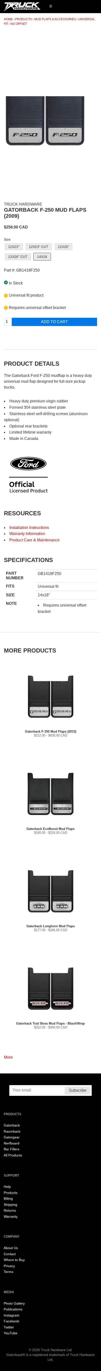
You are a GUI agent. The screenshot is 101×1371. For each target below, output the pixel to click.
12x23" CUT (38, 247)
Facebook (11, 1321)
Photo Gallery (14, 1303)
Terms (8, 1272)
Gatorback (12, 1125)
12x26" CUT (17, 257)
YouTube (10, 1333)
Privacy (9, 1266)
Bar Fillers (11, 1149)
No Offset (19, 24)
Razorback (12, 1131)
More (8, 1057)
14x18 (42, 257)
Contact (10, 1254)
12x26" (63, 247)
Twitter (9, 1327)
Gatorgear (12, 1137)
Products (23, 19)
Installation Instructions (29, 528)
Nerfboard (11, 1143)
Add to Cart (54, 322)
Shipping (10, 1205)
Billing (8, 1198)
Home (8, 19)
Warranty (11, 1216)
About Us (11, 1248)
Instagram (11, 1315)
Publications (13, 1309)
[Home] (22, 6)
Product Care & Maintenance (34, 540)
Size (7, 239)
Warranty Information (27, 534)
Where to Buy (14, 1260)
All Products (13, 1155)
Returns (10, 1210)
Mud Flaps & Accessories (55, 19)
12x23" (13, 247)
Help (7, 1187)
